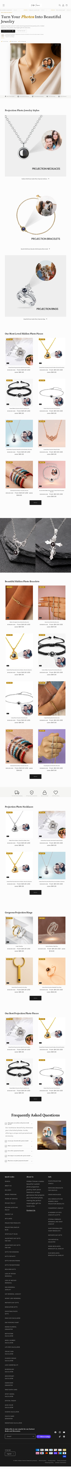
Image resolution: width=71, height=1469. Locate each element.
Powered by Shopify (32, 1460)
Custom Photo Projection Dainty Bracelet (52, 408)
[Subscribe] (33, 1436)
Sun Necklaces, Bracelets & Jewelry (56, 1254)
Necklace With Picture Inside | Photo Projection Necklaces (34, 178)
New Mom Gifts (10, 1269)
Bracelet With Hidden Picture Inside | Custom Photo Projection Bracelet (51, 491)
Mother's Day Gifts (12, 1302)
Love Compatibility (11, 1365)
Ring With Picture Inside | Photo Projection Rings (34, 319)
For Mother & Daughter (53, 1241)
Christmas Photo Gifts (11, 1313)
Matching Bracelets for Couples (55, 1189)
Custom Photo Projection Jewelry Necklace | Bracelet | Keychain (51, 367)
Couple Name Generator (9, 1417)
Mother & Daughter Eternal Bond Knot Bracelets (19, 622)
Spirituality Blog (11, 1234)
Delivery (8, 1190)
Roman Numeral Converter (11, 1328)
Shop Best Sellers (21, 30)
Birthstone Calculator (9, 1335)
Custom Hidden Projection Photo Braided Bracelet (19, 408)
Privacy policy (51, 1460)
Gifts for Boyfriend (12, 1265)
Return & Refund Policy (11, 1209)
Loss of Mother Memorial (10, 1282)
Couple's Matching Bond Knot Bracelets (52, 717)
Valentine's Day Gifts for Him (13, 1246)
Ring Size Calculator (12, 1318)
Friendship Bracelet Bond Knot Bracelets (52, 765)
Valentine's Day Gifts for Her (13, 1240)
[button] (3, 5)
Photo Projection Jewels (54, 1182)
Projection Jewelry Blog (12, 1229)
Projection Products (13, 1223)
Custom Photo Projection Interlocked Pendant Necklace (19, 367)
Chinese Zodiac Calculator (10, 1359)
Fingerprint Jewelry (55, 1208)
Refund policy (42, 1460)
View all (35, 502)
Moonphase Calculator (13, 1423)
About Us (8, 1186)
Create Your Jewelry (6, 30)
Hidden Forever (22, 1460)
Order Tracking (10, 1194)
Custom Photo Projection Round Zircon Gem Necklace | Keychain (19, 449)
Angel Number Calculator (10, 1342)
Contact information (60, 1462)
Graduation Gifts (11, 1307)
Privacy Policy (10, 1203)
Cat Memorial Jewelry (13, 1294)
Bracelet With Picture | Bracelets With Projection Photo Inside (34, 249)
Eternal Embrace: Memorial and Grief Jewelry (55, 1221)
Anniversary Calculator (9, 1377)
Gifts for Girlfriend (12, 1260)
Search (7, 1181)
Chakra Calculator (12, 1412)
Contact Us (9, 1214)
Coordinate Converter (9, 1384)
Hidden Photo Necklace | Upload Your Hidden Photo (19, 840)
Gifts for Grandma (12, 1252)
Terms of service (61, 1460)
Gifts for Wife (10, 1256)
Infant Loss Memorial (13, 1298)
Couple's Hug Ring (19, 946)
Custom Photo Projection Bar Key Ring (19, 987)
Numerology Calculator (9, 1371)
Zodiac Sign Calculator (9, 1353)
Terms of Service (11, 1199)
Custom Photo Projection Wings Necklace (52, 449)
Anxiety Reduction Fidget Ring (52, 946)
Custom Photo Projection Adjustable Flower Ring (51, 987)
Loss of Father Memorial (10, 1275)
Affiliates (8, 1218)
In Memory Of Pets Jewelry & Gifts (55, 1214)
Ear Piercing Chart (12, 1322)
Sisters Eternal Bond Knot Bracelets (52, 622)
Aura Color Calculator (9, 1406)
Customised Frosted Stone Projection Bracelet (19, 490)
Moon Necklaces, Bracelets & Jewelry (56, 1247)
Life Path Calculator (12, 1347)
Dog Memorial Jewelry (10, 1288)
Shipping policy (49, 1462)
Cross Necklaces (54, 1194)
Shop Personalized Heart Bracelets (55, 1230)
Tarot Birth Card (11, 1389)
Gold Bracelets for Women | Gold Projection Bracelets (56, 1201)
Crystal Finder (10, 1400)
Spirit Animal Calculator (10, 1395)
